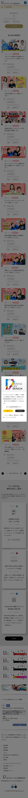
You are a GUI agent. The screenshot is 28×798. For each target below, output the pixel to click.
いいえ (20, 410)
